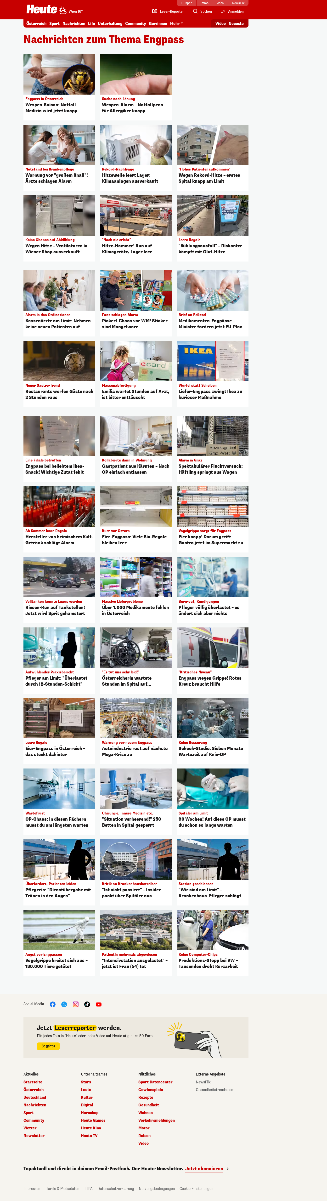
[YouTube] (98, 1004)
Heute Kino (91, 1128)
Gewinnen (158, 23)
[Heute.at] (41, 9)
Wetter (30, 1128)
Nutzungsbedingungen (157, 1188)
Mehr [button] (175, 23)
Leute (86, 1089)
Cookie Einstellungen (196, 1188)
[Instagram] (76, 1004)
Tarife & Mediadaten (62, 1188)
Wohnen (145, 1112)
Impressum (32, 1188)
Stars (86, 1082)
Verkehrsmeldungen (156, 1120)
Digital (87, 1105)
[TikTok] (87, 1004)
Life (91, 23)
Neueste (236, 23)
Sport (54, 23)
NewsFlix (203, 1082)
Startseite (32, 1082)
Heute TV (89, 1135)
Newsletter (34, 1135)
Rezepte (145, 1097)
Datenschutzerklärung (115, 1188)
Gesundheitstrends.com (215, 1089)
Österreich (36, 23)
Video (220, 23)
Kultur (87, 1097)
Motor (144, 1128)
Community (135, 23)
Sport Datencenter (155, 1082)
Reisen (144, 1135)
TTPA (88, 1188)
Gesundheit (148, 1105)
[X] (64, 1004)
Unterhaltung (110, 23)
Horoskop (89, 1112)
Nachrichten (34, 1105)
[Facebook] (53, 1004)
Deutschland (34, 1097)
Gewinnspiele (150, 1089)
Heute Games (93, 1120)
